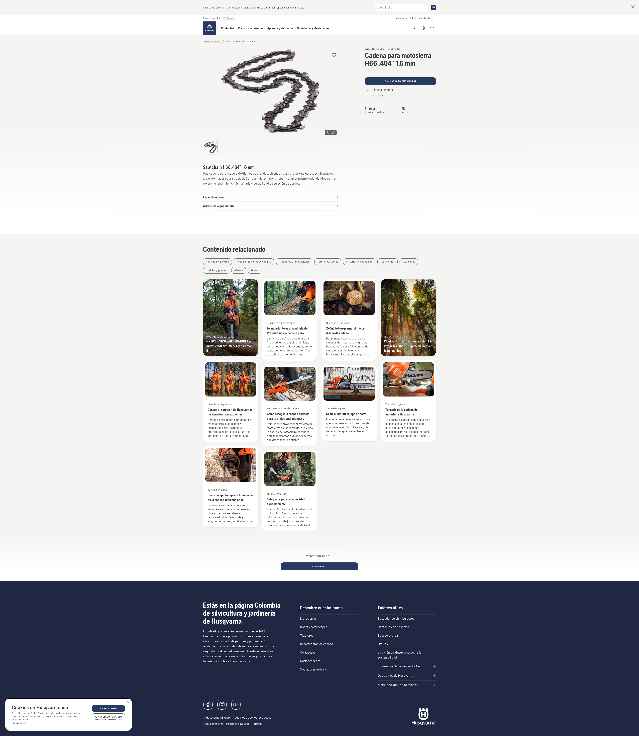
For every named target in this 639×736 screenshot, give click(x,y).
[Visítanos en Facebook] (208, 705)
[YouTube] (236, 705)
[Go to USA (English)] (433, 7)
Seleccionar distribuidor (422, 18)
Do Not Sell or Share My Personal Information (108, 718)
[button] (227, 28)
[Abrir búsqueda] (415, 28)
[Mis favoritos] (432, 28)
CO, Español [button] (228, 18)
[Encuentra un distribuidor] (423, 28)
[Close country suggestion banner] (633, 6)
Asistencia (401, 18)
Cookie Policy (19, 723)
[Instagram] (222, 705)
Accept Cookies (108, 708)
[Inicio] (209, 28)
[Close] (128, 702)
